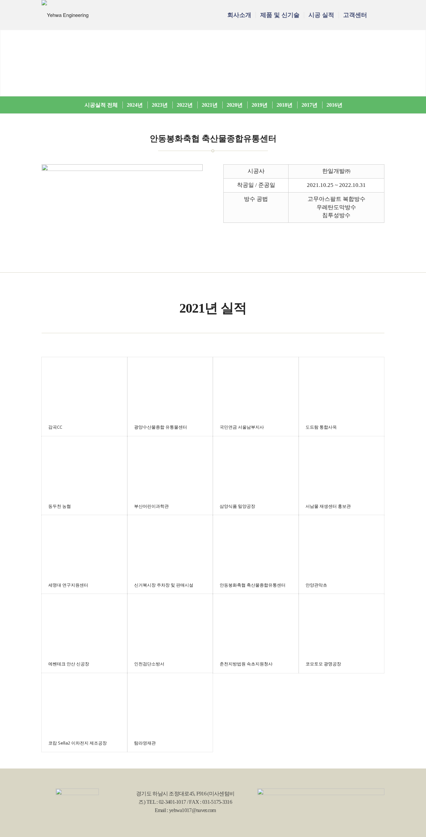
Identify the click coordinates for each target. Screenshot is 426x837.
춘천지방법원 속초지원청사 (246, 664)
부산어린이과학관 (151, 506)
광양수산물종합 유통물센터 (160, 427)
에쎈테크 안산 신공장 (68, 664)
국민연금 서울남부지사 (242, 427)
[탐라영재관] (170, 703)
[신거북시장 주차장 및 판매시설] (170, 545)
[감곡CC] (84, 387)
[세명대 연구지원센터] (84, 545)
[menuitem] (239, 15)
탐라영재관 (145, 743)
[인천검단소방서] (170, 624)
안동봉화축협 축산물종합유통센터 (253, 585)
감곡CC (55, 427)
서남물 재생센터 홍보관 (328, 506)
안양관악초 (316, 585)
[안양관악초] (341, 545)
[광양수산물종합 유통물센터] (170, 387)
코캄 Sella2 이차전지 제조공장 (77, 743)
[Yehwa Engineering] (65, 15)
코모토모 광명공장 (323, 664)
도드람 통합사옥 (321, 427)
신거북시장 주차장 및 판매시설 (163, 585)
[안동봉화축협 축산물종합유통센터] (256, 545)
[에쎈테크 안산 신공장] (84, 624)
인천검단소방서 (149, 664)
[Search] (377, 15)
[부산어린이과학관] (170, 466)
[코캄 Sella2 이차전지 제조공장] (84, 703)
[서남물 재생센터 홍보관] (341, 466)
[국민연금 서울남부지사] (256, 387)
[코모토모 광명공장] (341, 624)
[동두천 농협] (84, 466)
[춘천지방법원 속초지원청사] (256, 624)
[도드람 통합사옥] (341, 387)
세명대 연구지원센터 (68, 585)
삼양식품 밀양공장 (237, 506)
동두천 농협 (59, 506)
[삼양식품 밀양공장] (256, 466)
